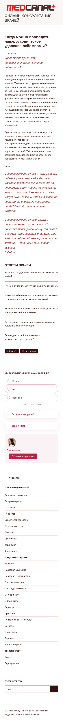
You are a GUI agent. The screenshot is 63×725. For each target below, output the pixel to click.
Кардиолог (10, 544)
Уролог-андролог (13, 644)
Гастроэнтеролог (13, 501)
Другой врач (11, 538)
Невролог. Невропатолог (17, 575)
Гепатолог (10, 507)
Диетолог (9, 532)
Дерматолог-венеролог (16, 519)
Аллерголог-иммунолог (17, 494)
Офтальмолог (12, 600)
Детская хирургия (14, 526)
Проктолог (10, 613)
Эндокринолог (12, 663)
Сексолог (9, 625)
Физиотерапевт (12, 650)
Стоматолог (11, 631)
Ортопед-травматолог (16, 588)
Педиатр (9, 607)
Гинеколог (14, 478)
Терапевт (9, 638)
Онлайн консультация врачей (28, 18)
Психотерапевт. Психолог (18, 619)
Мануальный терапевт (16, 557)
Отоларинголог (12, 594)
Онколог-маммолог (14, 582)
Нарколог (9, 563)
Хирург (8, 656)
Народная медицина (15, 569)
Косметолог (11, 551)
